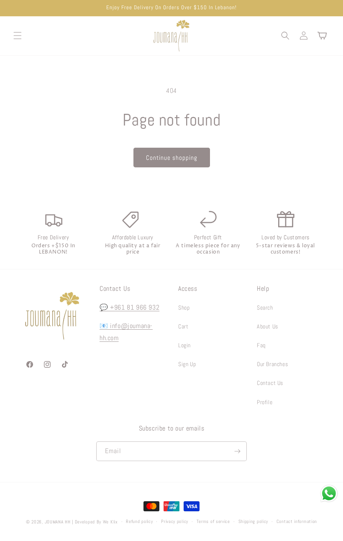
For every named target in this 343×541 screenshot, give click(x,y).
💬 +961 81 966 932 (129, 307)
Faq (261, 345)
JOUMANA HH (58, 522)
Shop (183, 307)
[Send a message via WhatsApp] (329, 493)
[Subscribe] (237, 451)
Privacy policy (174, 521)
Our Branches (272, 364)
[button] (17, 35)
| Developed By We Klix (95, 522)
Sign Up (187, 364)
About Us (267, 326)
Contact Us (270, 383)
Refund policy (139, 521)
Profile (264, 402)
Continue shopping (171, 158)
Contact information (296, 521)
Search (265, 307)
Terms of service (213, 521)
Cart (183, 326)
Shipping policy (253, 521)
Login (184, 345)
